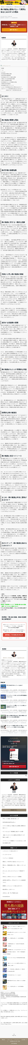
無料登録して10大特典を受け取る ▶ (14, 635)
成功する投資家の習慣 (6, 80)
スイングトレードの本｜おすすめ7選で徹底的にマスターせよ (17, 696)
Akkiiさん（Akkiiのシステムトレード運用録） (12, 876)
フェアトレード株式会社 (8, 858)
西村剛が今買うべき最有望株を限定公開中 (13, 90)
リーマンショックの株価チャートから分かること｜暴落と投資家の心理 (14, 842)
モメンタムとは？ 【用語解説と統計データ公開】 (13, 831)
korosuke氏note (6, 896)
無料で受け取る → (14, 29)
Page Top (14, 1035)
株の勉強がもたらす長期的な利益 (9, 82)
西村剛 (14, 46)
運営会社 (3, 1039)
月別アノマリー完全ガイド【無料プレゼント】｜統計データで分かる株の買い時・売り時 (16, 927)
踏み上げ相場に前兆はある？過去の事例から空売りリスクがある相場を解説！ (17, 716)
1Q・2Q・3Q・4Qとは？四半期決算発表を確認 (16, 957)
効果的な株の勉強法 (6, 83)
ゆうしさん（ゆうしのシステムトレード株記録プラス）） (14, 872)
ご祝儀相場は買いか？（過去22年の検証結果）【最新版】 (16, 944)
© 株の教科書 (14, 1043)
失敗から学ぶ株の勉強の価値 (8, 78)
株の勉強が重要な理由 (6, 73)
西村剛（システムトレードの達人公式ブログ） (13, 885)
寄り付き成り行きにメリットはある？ (15, 685)
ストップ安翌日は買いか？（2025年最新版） (15, 986)
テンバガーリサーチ (7, 854)
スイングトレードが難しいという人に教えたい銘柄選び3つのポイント (17, 706)
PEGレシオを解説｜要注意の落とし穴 (11, 818)
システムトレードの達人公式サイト (10, 851)
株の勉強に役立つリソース (7, 85)
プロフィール (9, 1039)
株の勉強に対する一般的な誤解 (8, 77)
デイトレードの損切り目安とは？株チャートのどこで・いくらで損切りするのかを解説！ (17, 726)
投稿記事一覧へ (14, 810)
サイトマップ (16, 1039)
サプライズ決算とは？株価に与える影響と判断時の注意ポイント (14, 827)
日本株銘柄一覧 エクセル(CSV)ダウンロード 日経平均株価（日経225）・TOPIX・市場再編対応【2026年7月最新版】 (14, 952)
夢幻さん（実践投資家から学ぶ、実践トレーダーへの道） (14, 866)
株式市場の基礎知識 (6, 75)
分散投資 (6, 358)
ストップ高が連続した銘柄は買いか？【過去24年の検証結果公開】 (16, 970)
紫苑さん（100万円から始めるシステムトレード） (13, 861)
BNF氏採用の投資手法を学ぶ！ (9, 822)
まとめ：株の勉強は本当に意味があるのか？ (11, 87)
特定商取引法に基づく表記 (15, 1041)
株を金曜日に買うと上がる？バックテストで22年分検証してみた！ (16, 933)
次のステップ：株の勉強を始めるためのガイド (12, 88)
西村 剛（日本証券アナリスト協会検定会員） (10, 17)
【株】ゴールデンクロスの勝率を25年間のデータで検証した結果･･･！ (14, 836)
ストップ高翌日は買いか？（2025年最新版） (15, 938)
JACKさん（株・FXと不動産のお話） (11, 893)
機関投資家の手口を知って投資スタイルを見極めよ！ (16, 981)
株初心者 (10, 16)
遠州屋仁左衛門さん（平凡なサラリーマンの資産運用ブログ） (14, 881)
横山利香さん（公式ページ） (9, 889)
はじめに (3, 72)
